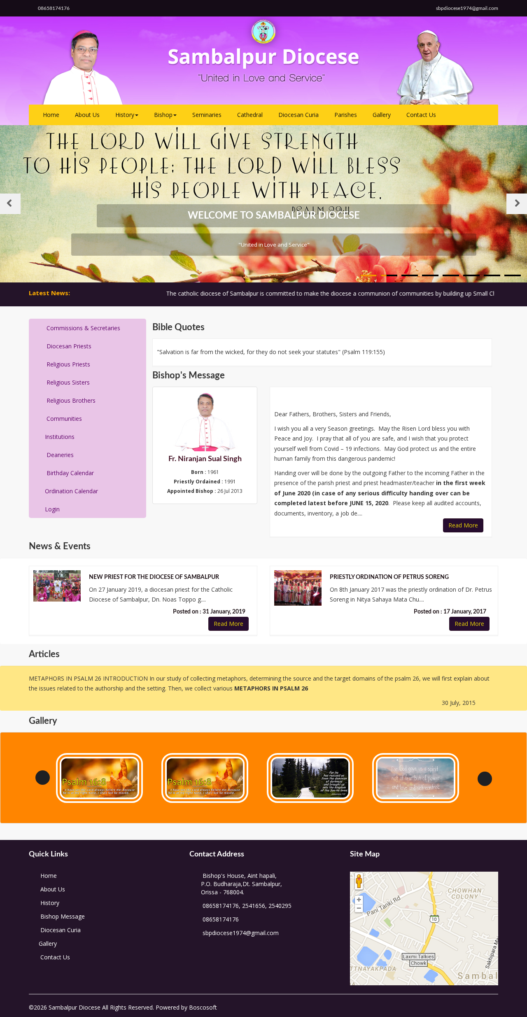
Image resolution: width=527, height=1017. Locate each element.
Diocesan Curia (298, 115)
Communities (63, 418)
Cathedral (250, 115)
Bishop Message (62, 916)
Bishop (163, 115)
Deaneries (59, 455)
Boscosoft (202, 1007)
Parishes (345, 115)
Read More (463, 525)
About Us (87, 115)
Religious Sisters (67, 382)
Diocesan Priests (68, 346)
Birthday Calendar (69, 473)
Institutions (60, 437)
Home (51, 115)
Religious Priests (67, 364)
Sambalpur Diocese (73, 1007)
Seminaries (207, 115)
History (124, 115)
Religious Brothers (70, 400)
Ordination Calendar (71, 491)
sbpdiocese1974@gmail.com (241, 933)
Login (52, 509)
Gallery (382, 115)
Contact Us (421, 115)
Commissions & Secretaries (82, 328)
